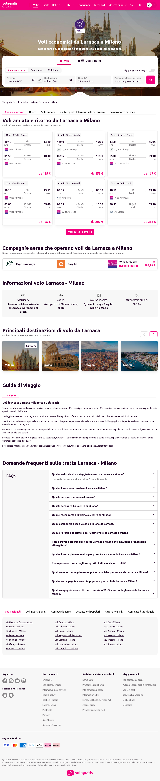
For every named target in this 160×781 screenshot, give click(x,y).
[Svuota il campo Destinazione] (70, 79)
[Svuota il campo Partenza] (33, 79)
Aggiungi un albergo (135, 70)
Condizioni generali (51, 685)
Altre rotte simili (114, 611)
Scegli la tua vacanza (133, 695)
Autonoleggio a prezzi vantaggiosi (139, 685)
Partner (46, 715)
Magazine (127, 705)
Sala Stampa (48, 720)
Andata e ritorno (16, 70)
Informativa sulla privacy (54, 690)
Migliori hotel (129, 700)
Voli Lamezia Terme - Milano (19, 622)
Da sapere (11, 395)
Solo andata (36, 70)
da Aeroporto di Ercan (122, 112)
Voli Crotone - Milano (65, 640)
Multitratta (53, 70)
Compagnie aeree (61, 611)
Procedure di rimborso (93, 685)
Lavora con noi (49, 705)
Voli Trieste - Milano (15, 648)
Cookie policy (48, 695)
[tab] (64, 61)
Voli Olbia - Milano (15, 626)
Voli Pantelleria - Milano (66, 648)
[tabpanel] (80, 175)
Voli (17, 102)
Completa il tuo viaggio (141, 611)
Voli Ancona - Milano (113, 644)
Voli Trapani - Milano (113, 640)
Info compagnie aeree (92, 690)
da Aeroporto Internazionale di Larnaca (82, 112)
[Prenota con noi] (131, 5)
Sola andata (48, 112)
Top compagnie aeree (133, 680)
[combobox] (21, 80)
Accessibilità (88, 705)
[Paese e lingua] (140, 5)
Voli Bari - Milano (112, 622)
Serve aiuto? (88, 680)
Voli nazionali (13, 611)
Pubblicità (47, 710)
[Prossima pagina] (154, 334)
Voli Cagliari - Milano (16, 631)
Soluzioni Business (51, 725)
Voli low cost (129, 690)
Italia (25, 102)
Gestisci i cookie (50, 700)
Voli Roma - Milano (15, 635)
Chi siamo (47, 680)
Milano (34, 102)
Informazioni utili (90, 695)
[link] (27, 154)
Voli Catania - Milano (113, 626)
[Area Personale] (151, 5)
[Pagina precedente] (144, 334)
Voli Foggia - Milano (15, 644)
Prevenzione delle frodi (93, 710)
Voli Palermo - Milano (65, 626)
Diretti (32, 112)
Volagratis (7, 102)
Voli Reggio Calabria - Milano (68, 635)
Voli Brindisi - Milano (64, 622)
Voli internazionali (36, 611)
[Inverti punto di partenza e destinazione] (39, 79)
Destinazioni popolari (88, 611)
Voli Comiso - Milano (16, 640)
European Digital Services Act (96, 700)
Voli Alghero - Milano (114, 631)
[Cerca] (150, 80)
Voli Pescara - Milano (114, 635)
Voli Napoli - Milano (64, 631)
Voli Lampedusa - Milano (66, 644)
